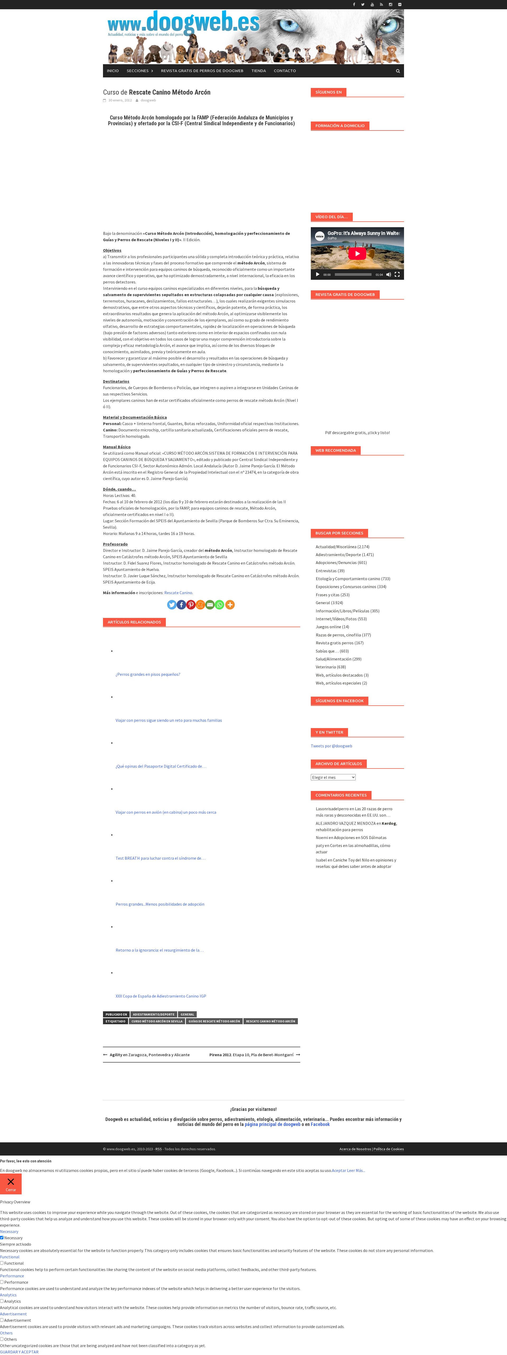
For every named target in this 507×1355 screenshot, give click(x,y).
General (187, 1014)
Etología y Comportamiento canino (348, 578)
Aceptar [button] (339, 1170)
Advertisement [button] (13, 1313)
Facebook (320, 1124)
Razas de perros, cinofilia (338, 634)
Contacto (285, 70)
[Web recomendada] (357, 489)
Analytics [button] (8, 1294)
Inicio (113, 70)
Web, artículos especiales (338, 683)
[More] (230, 604)
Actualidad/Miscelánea (336, 546)
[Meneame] (200, 604)
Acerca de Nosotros (355, 1149)
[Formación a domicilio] (357, 169)
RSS (159, 1149)
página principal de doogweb (273, 1124)
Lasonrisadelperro (332, 808)
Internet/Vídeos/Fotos (336, 618)
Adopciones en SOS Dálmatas (360, 837)
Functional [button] (10, 1256)
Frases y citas (328, 594)
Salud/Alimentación (333, 659)
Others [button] (6, 1332)
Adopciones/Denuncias (336, 562)
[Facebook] (181, 604)
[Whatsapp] (219, 604)
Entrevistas (326, 570)
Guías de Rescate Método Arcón (214, 1021)
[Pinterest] (191, 604)
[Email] (210, 604)
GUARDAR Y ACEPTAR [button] (19, 1351)
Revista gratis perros (335, 642)
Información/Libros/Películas (342, 610)
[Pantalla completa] (397, 274)
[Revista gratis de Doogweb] (357, 367)
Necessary (13, 1237)
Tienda (258, 70)
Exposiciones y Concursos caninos (346, 586)
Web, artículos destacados (339, 675)
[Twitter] (172, 604)
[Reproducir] (317, 274)
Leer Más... (356, 1170)
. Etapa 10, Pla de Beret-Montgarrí (251, 1054)
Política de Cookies (389, 1149)
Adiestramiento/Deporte (154, 1014)
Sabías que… (327, 651)
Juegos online (328, 626)
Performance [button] (12, 1275)
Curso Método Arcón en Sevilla (157, 1021)
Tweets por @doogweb (331, 745)
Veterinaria (326, 666)
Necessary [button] (9, 1231)
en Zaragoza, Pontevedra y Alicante (150, 1054)
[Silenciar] (388, 274)
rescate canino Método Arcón (270, 1021)
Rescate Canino (178, 592)
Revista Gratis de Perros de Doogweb (202, 70)
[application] (357, 253)
